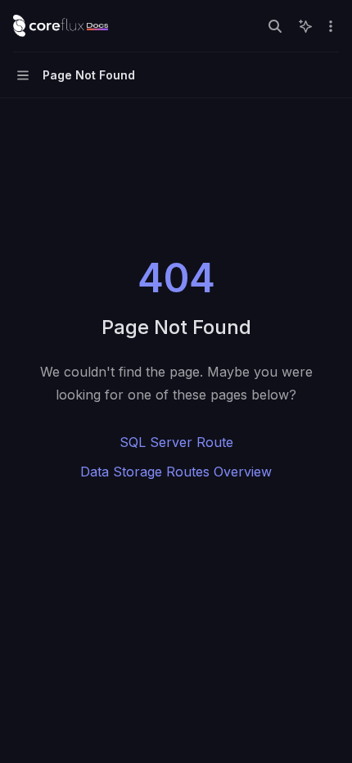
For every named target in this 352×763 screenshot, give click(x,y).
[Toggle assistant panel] (305, 26)
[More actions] (331, 26)
